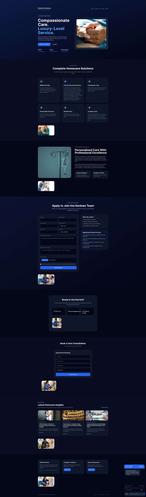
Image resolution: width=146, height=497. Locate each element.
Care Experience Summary (45, 235)
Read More (41, 432)
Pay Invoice (91, 469)
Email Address (61, 217)
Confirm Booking (73, 374)
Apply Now (67, 469)
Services (92, 8)
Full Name (42, 217)
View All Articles (104, 407)
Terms (107, 494)
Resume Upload (43, 256)
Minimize (141, 466)
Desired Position (62, 223)
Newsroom (96, 494)
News (99, 8)
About (96, 8)
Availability (61, 229)
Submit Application (58, 267)
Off (141, 489)
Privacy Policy (101, 494)
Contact (106, 8)
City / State (42, 229)
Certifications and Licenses (45, 247)
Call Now (55, 44)
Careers (102, 8)
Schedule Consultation (44, 44)
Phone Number (43, 223)
